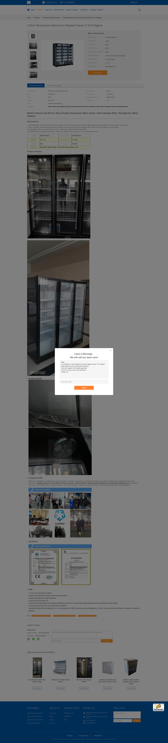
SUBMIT (84, 388)
